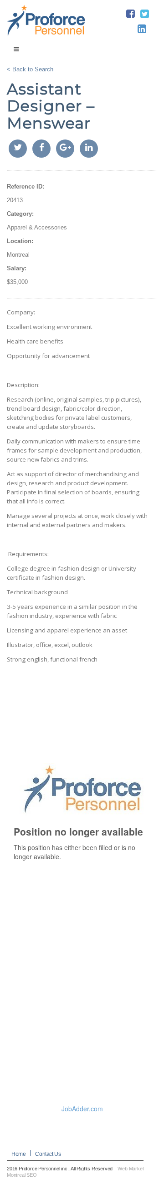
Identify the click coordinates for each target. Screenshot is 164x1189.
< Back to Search (30, 69)
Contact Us (48, 1154)
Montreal (18, 254)
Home (18, 1154)
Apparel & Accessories (37, 227)
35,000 (19, 282)
